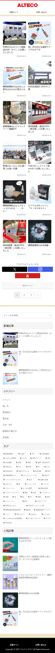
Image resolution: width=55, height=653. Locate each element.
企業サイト (14, 645)
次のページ (27, 285)
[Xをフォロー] (14, 269)
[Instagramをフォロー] (40, 269)
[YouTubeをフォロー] (27, 275)
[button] (50, 315)
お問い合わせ (40, 645)
